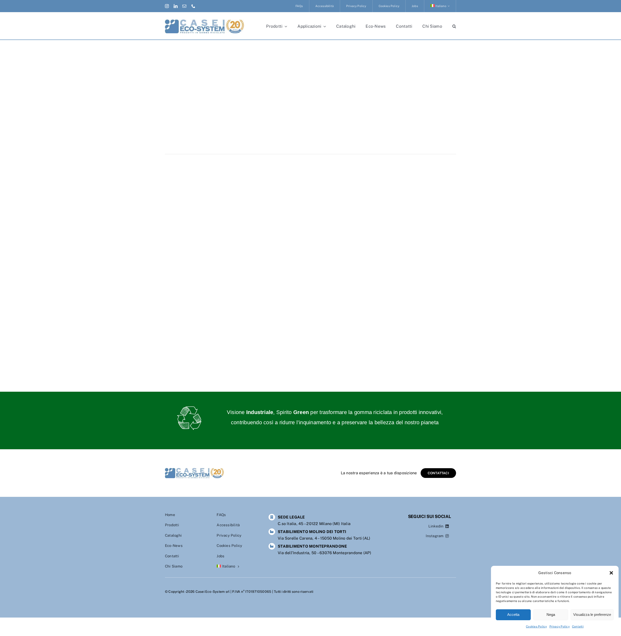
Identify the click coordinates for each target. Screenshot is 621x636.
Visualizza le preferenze (592, 614)
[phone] (193, 6)
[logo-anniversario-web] (204, 21)
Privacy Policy (559, 626)
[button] (611, 572)
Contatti (578, 626)
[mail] (184, 6)
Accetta (513, 614)
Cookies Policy (536, 626)
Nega (551, 614)
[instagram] (167, 6)
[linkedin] (176, 6)
